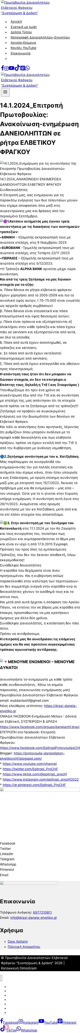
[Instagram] (6, 70)
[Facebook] (2, 70)
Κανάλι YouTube (23, 48)
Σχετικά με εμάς (24, 27)
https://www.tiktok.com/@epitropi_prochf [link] (35, 774)
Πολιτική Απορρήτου (24, 947)
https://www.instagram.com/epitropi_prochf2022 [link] (41, 779)
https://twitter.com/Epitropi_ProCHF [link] (30, 769)
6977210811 (42, 912)
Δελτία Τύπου (21, 32)
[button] (40, 843)
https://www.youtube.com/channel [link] (30, 764)
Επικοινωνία (20, 53)
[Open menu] (5, 92)
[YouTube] (11, 70)
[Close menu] (1, 978)
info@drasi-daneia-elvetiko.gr (33, 918)
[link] (39, 727)
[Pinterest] (22, 70)
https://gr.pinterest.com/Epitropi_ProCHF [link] (34, 785)
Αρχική (16, 22)
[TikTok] (17, 70)
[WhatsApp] (27, 70)
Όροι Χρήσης (18, 941)
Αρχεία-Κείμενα (23, 43)
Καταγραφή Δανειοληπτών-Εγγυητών (40, 37)
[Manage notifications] (6, 1027)
